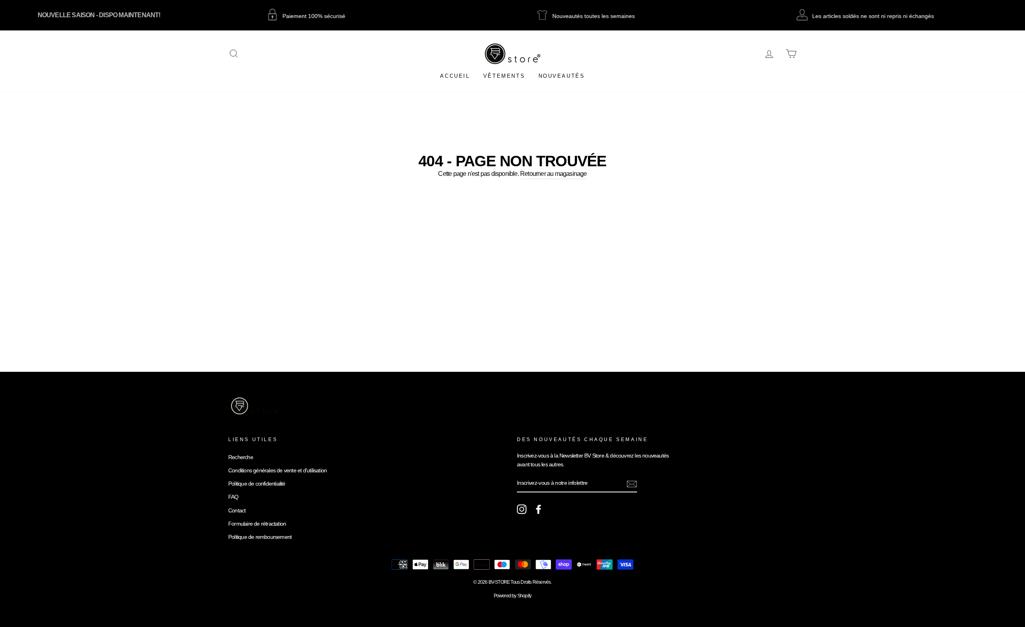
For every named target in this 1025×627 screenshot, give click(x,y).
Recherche (240, 457)
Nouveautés (562, 76)
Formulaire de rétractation (257, 524)
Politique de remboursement (259, 537)
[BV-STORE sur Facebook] (538, 509)
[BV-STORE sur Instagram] (522, 509)
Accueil (455, 76)
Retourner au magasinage (553, 173)
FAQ (233, 497)
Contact (236, 511)
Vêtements (504, 76)
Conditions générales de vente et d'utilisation (277, 471)
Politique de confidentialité (256, 484)
